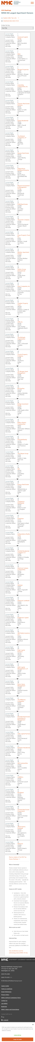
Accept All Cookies (17, 1039)
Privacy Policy (5, 994)
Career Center (5, 986)
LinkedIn (5, 1020)
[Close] (33, 1024)
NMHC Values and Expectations (10, 1009)
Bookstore (4, 1006)
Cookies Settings (17, 1035)
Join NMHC (4, 1003)
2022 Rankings (6, 10)
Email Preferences (6, 991)
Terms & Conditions (6, 989)
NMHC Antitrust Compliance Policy (11, 997)
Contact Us (4, 1000)
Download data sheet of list (11, 21)
